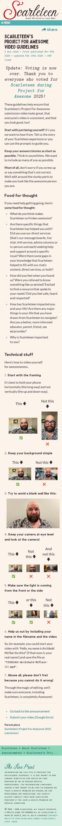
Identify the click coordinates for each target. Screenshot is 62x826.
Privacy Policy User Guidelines (31, 817)
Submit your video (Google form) (31, 717)
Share (52, 29)
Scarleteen (9, 748)
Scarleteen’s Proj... (42, 752)
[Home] (31, 10)
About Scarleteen (34, 748)
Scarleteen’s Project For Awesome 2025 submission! (27, 731)
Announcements (12, 752)
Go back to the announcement (30, 711)
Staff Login (10, 821)
